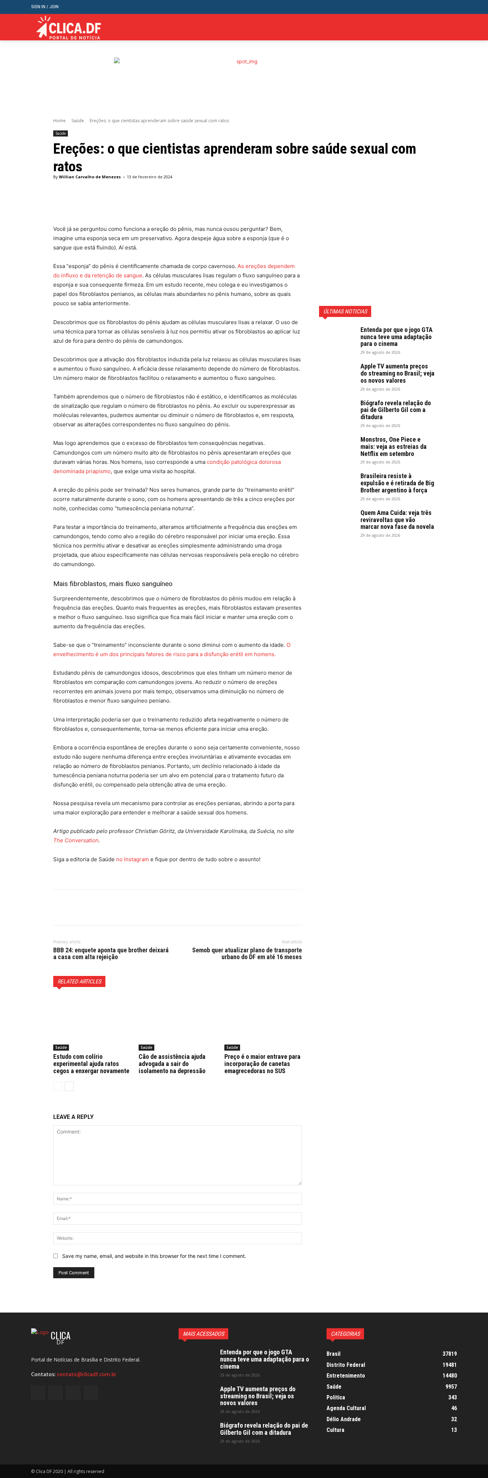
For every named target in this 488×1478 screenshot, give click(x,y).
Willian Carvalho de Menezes (90, 176)
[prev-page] (57, 1086)
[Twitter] (442, 27)
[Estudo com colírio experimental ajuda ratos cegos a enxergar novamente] (92, 1023)
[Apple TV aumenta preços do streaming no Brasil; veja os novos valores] (337, 375)
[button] (451, 7)
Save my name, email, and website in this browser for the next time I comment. (154, 1256)
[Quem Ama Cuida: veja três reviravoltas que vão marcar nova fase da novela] (337, 521)
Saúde (77, 121)
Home (59, 121)
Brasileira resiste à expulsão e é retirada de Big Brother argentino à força (397, 483)
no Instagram (132, 859)
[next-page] (69, 1086)
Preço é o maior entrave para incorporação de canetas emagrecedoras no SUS (262, 1064)
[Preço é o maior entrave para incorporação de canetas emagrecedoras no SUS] (263, 1023)
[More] (236, 206)
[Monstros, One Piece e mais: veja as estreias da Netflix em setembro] (337, 448)
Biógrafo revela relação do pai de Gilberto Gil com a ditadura (395, 410)
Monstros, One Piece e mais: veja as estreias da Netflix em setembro (393, 446)
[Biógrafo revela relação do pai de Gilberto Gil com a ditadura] (337, 412)
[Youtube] (453, 27)
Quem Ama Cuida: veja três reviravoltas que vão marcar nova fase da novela (397, 520)
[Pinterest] (93, 907)
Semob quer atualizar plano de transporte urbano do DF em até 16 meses (247, 953)
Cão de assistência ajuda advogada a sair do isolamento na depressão (172, 1064)
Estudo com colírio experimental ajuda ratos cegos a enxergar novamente (91, 1064)
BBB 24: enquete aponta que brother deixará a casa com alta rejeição (111, 953)
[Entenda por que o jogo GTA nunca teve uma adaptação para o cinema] (337, 338)
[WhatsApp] (110, 907)
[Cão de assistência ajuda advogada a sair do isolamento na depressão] (177, 1023)
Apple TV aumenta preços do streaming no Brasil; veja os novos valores (397, 373)
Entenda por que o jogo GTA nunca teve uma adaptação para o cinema (396, 337)
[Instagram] (431, 27)
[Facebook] (420, 27)
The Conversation (76, 840)
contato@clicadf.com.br (86, 1374)
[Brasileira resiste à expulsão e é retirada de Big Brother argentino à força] (337, 484)
